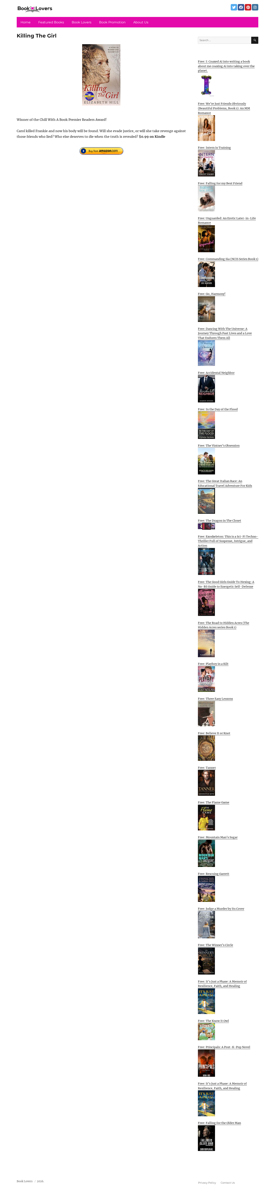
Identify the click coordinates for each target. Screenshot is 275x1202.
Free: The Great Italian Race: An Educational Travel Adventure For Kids (225, 483)
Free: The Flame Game (213, 802)
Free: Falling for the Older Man (219, 1123)
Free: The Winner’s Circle (215, 945)
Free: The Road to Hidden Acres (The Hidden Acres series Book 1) (223, 625)
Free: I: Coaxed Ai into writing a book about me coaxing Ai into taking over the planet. (226, 66)
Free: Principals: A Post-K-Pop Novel (224, 1047)
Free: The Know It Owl (213, 1021)
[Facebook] (241, 7)
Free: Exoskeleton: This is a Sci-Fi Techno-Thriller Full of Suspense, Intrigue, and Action (228, 541)
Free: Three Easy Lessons (215, 699)
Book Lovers (81, 22)
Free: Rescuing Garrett (213, 874)
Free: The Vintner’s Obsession (219, 445)
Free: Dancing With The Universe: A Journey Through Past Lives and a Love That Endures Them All (225, 333)
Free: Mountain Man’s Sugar (218, 837)
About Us (140, 22)
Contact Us (228, 1182)
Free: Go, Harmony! (211, 294)
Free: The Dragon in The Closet (219, 520)
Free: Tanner (207, 768)
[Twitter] (234, 7)
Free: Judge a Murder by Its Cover (221, 909)
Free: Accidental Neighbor (216, 373)
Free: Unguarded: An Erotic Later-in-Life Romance (227, 220)
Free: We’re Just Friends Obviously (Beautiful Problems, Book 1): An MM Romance (224, 108)
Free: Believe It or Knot (214, 733)
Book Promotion (112, 22)
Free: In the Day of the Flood (218, 409)
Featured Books (51, 22)
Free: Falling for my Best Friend (220, 183)
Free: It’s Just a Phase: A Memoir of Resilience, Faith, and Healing (222, 984)
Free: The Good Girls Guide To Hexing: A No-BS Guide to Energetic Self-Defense (226, 584)
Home (26, 22)
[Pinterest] (248, 7)
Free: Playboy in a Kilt (213, 664)
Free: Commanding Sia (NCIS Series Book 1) (228, 259)
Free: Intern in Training (214, 147)
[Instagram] (255, 7)
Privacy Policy (207, 1182)
